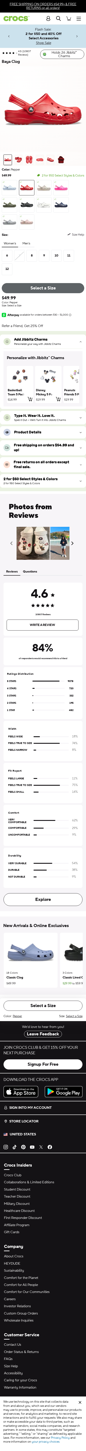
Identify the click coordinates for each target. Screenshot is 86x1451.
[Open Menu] (80, 18)
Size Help (11, 1366)
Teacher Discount (17, 1196)
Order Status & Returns (21, 1352)
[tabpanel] (43, 743)
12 (7, 269)
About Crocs (13, 1256)
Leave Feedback (43, 1034)
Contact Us (12, 1344)
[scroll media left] (13, 543)
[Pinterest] (23, 1147)
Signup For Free (43, 1064)
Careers (10, 1299)
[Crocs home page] (15, 18)
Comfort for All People (21, 1285)
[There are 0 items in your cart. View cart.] (69, 18)
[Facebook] (50, 1147)
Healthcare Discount (19, 1211)
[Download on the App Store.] (22, 1091)
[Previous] (9, 36)
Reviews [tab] (12, 572)
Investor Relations (17, 1306)
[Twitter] (41, 1147)
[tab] (8, 160)
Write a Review (42, 625)
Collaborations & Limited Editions (29, 1182)
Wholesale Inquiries (19, 1320)
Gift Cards (11, 1232)
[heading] (43, 358)
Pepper (17, 1016)
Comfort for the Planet (21, 1278)
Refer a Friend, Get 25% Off (22, 326)
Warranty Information (20, 1387)
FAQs (8, 1359)
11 (68, 256)
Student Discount (17, 1189)
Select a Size (43, 288)
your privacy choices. (46, 1442)
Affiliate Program (16, 1225)
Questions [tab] (30, 572)
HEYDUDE (12, 1263)
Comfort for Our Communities (27, 1292)
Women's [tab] (10, 243)
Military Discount (17, 1204)
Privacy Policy (60, 1438)
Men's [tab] (26, 243)
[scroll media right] (73, 543)
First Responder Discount (23, 1218)
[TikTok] (14, 1147)
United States (23, 1134)
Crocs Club (12, 1175)
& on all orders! (43, 6)
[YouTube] (32, 1147)
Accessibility (13, 1373)
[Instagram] (6, 1147)
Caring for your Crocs (20, 1380)
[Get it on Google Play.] (63, 1091)
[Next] (77, 36)
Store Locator (24, 1121)
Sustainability (14, 1270)
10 (56, 256)
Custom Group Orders (21, 1313)
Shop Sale (43, 43)
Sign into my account (30, 1108)
